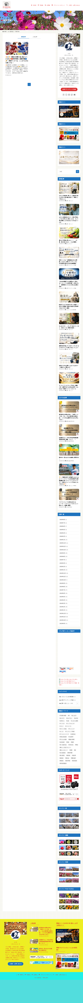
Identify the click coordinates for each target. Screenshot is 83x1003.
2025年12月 (64, 543)
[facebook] (63, 95)
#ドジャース (68, 726)
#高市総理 (74, 760)
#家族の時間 (71, 739)
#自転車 (74, 755)
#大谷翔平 (70, 736)
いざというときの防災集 (68, 696)
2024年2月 (63, 606)
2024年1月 (63, 610)
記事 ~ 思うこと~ (67, 703)
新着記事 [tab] (23, 36)
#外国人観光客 (63, 736)
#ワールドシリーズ (64, 734)
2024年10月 (63, 580)
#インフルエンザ (70, 723)
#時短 (76, 744)
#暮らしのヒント (64, 750)
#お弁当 (76, 718)
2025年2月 (63, 566)
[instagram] (69, 95)
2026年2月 (63, 536)
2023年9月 (63, 623)
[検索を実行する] (77, 171)
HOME (21, 974)
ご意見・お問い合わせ (15, 963)
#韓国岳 (61, 760)
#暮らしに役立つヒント (65, 747)
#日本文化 (70, 744)
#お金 (67, 720)
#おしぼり (74, 715)
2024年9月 (63, 583)
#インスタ (62, 723)
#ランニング (71, 728)
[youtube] (75, 95)
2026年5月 (63, 529)
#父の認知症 (62, 752)
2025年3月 (63, 563)
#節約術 (68, 755)
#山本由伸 (62, 742)
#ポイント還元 (63, 728)
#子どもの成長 (63, 739)
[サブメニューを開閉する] (77, 703)
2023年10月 (64, 620)
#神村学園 (69, 752)
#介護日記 (73, 734)
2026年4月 (63, 533)
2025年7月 (63, 559)
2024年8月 (63, 586)
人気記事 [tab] (35, 36)
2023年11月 (64, 616)
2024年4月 (63, 600)
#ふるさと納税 (74, 720)
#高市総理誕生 (63, 763)
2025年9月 (63, 553)
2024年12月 (64, 573)
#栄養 (71, 750)
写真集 (28, 974)
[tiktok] (72, 95)
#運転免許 (73, 758)
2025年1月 (63, 569)
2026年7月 (63, 523)
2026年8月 (63, 519)
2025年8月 (63, 556)
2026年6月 (63, 526)
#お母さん (62, 720)
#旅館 (72, 742)
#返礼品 (67, 758)
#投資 (67, 742)
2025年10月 (64, 549)
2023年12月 (64, 613)
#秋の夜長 (62, 755)
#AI (69, 715)
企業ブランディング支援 (69, 89)
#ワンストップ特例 (69, 731)
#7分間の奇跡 (63, 715)
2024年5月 (63, 596)
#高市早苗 (67, 760)
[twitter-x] (66, 95)
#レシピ (61, 731)
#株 (75, 750)
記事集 (35, 974)
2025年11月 (64, 546)
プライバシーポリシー (46, 974)
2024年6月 (63, 593)
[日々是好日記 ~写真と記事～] (7, 5)
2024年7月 (63, 590)
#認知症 (61, 758)
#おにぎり (62, 718)
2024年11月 (64, 576)
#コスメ (61, 726)
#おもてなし (69, 718)
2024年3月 (63, 603)
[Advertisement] (41, 991)
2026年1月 (63, 539)
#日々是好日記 (63, 744)
